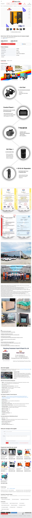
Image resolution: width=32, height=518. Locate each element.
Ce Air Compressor (21, 503)
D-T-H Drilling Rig (18, 397)
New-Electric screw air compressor (4, 490)
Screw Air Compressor (9, 396)
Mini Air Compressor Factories (5, 505)
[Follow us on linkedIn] (22, 513)
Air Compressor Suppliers (5, 507)
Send (7, 442)
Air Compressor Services (22, 505)
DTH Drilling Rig (7, 398)
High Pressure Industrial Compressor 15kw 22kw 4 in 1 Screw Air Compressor (19, 457)
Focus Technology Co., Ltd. (10, 515)
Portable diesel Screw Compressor (20, 491)
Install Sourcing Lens (5, 513)
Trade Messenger (14, 512)
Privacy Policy (28, 515)
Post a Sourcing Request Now (24, 442)
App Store (3, 512)
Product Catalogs (12, 488)
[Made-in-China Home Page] (16, 1)
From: (4, 431)
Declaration (24, 515)
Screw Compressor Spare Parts (21, 396)
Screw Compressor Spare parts (27, 491)
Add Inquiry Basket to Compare (16, 31)
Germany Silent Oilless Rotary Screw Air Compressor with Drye (4, 457)
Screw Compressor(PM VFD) (27, 490)
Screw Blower (15, 396)
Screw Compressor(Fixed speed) (4, 491)
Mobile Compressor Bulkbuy (5, 509)
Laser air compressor (11, 490)
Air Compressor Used (12, 507)
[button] (1, 1)
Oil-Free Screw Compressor (15, 499)
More (1, 510)
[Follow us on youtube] (29, 512)
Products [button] (8, 3)
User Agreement (20, 515)
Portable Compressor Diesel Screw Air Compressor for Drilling (19, 469)
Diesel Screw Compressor (11, 397)
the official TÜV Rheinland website (25, 369)
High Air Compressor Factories (14, 503)
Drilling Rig (22, 397)
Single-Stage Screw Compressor (25, 499)
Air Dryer (6, 397)
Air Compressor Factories (5, 503)
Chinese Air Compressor (14, 505)
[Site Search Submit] (20, 4)
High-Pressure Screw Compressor (6, 499)
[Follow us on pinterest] (30, 512)
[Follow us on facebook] (25, 512)
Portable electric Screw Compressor (12, 491)
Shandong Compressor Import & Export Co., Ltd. (9, 37)
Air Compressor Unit (19, 507)
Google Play (8, 512)
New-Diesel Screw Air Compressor (20, 490)
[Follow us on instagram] (28, 512)
